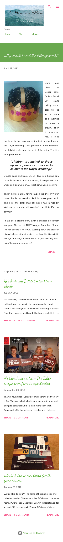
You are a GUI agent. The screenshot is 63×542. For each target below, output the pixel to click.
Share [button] (51, 251)
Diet (21, 34)
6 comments (22, 514)
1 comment (21, 417)
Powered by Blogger (33, 532)
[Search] (49, 6)
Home (7, 34)
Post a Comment (24, 320)
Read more (52, 320)
